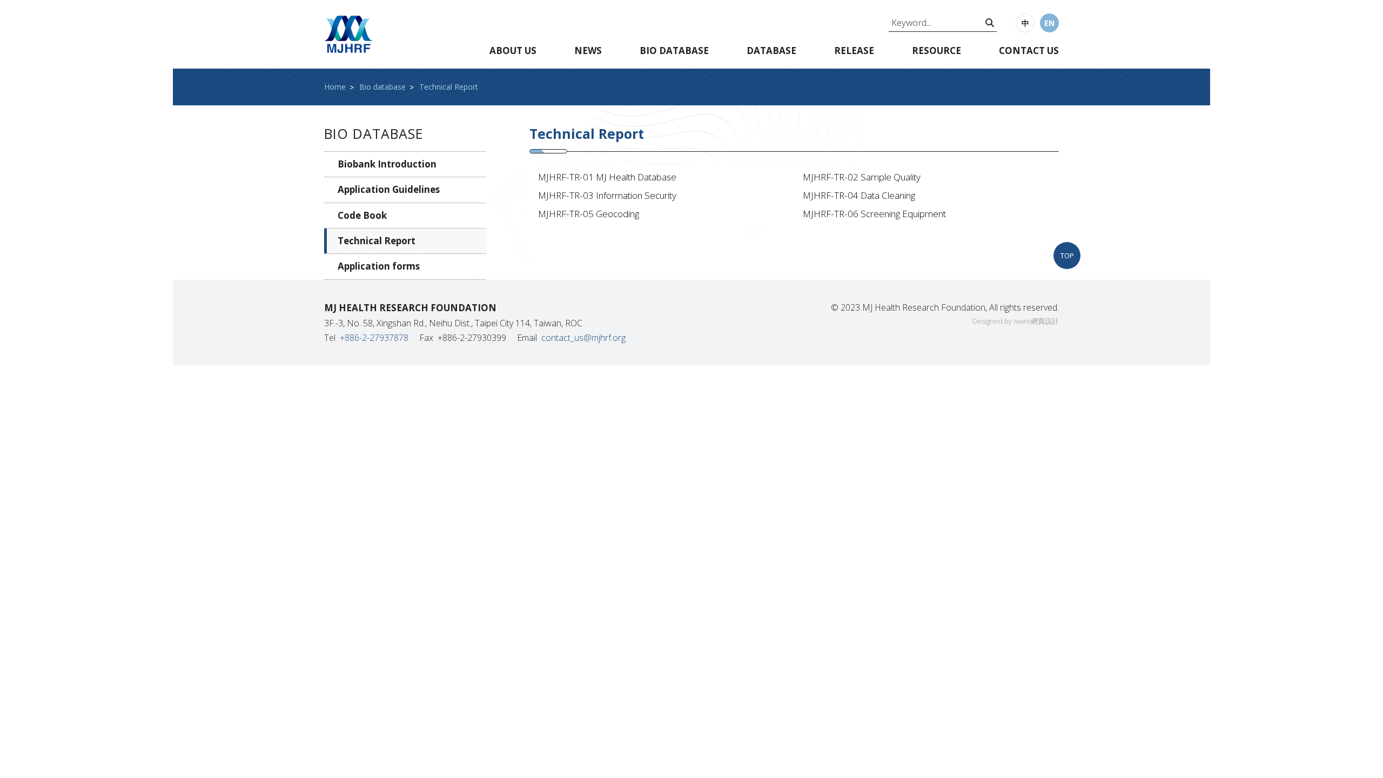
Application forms (379, 266)
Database (771, 50)
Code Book (362, 215)
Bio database (674, 50)
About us (512, 50)
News (588, 50)
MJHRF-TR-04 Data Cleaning (859, 195)
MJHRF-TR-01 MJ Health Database (607, 177)
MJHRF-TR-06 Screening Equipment (874, 213)
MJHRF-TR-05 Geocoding (588, 213)
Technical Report (448, 87)
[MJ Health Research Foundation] (348, 34)
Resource (936, 50)
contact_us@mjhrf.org (583, 338)
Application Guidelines (389, 189)
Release (854, 50)
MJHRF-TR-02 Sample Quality (862, 177)
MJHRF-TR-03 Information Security (607, 195)
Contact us (1029, 50)
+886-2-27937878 (374, 338)
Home (335, 87)
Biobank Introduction (387, 164)
